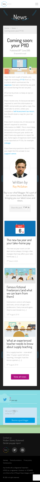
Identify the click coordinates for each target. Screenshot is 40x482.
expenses (8, 85)
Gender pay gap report (12, 443)
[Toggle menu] (36, 4)
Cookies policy (7, 463)
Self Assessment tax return (23, 111)
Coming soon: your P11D (14, 31)
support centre (10, 154)
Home (6, 28)
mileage (7, 143)
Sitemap (5, 460)
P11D (22, 80)
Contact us (7, 437)
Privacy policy (28, 460)
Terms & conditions (16, 460)
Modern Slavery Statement (13, 440)
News (14, 28)
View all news (20, 376)
